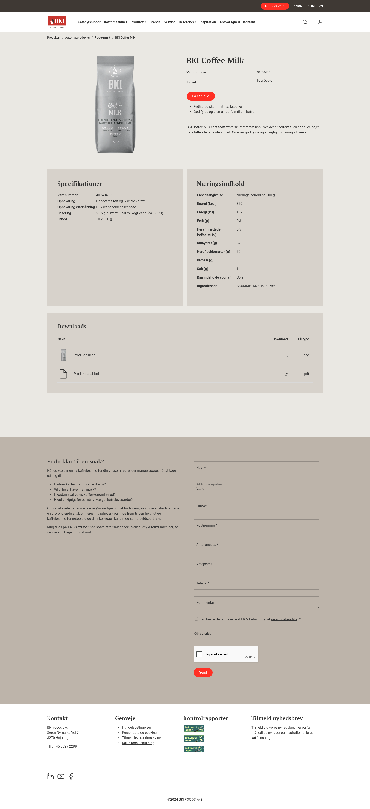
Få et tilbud (200, 96)
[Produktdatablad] (286, 374)
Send (203, 672)
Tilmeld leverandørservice (141, 738)
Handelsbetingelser (136, 727)
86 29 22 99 (277, 6)
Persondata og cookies (139, 733)
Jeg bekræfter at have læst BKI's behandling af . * (250, 619)
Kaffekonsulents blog (138, 743)
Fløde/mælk (102, 37)
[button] (89, 22)
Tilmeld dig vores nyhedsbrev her (276, 727)
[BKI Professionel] (57, 22)
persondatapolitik (284, 619)
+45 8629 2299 (65, 746)
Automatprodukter (77, 37)
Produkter (53, 37)
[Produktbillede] (286, 355)
